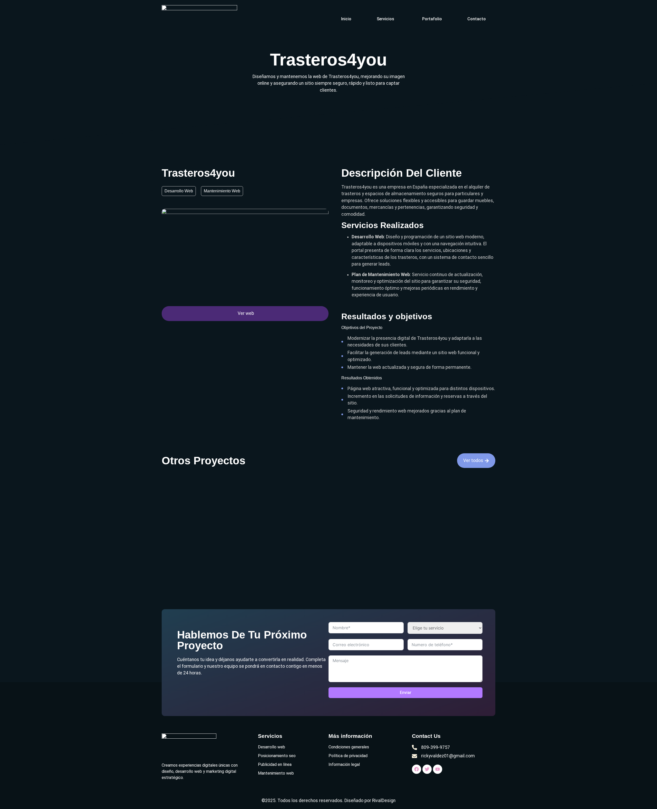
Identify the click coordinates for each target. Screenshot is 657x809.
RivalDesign (383, 800)
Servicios (385, 18)
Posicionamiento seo (277, 755)
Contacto (476, 18)
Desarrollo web (179, 191)
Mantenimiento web (222, 191)
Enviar (405, 692)
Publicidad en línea (275, 764)
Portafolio (432, 18)
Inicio (346, 18)
